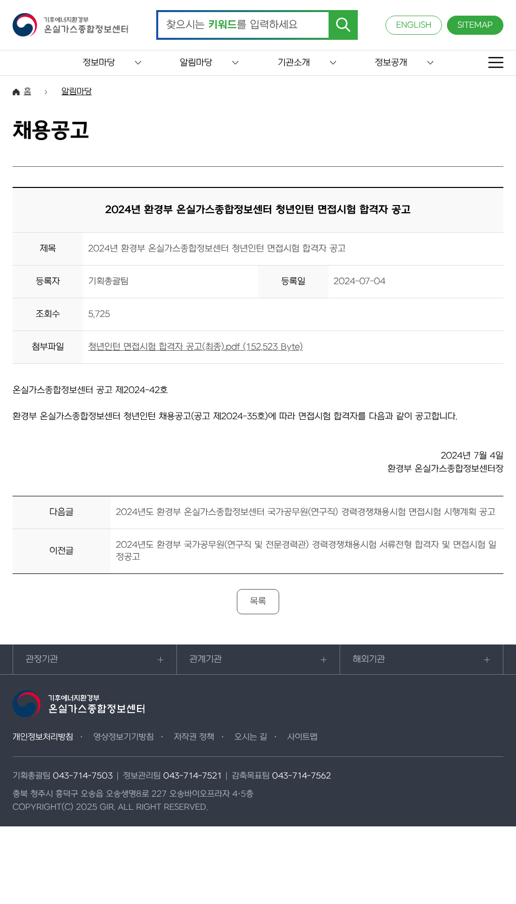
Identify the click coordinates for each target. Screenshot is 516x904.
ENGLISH (413, 25)
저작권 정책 (194, 737)
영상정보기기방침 (123, 737)
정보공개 (391, 63)
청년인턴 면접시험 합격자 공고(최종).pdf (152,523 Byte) (195, 347)
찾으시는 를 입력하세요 (232, 25)
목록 (258, 601)
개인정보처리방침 (43, 737)
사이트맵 (302, 737)
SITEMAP (475, 25)
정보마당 (99, 63)
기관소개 (294, 63)
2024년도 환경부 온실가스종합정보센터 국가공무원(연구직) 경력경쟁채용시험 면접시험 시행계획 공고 (305, 512)
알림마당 (196, 63)
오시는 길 (250, 737)
